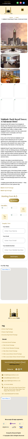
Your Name (6, 227)
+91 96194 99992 (7, 3)
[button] (22, 10)
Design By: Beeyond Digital (13, 433)
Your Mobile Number (9, 246)
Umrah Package (7, 188)
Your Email (6, 236)
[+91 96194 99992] (2, 3)
